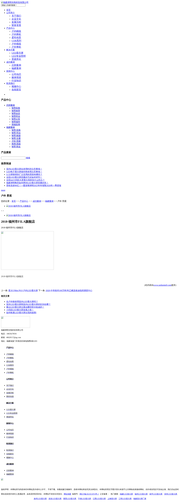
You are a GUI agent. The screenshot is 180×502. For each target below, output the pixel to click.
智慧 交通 (16, 138)
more (3, 190)
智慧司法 (16, 116)
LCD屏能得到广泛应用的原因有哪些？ (24, 174)
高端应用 (16, 124)
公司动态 (16, 74)
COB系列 (16, 40)
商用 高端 (16, 144)
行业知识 (16, 80)
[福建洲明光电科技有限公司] (14, 2)
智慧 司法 (16, 133)
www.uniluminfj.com (162, 285)
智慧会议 (16, 113)
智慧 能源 (16, 135)
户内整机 (16, 34)
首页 (8, 10)
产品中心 (10, 28)
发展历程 (16, 22)
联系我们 (10, 83)
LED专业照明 (19, 56)
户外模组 (16, 44)
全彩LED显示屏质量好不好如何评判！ (24, 177)
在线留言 (16, 89)
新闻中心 (10, 71)
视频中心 (16, 86)
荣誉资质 (16, 25)
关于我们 (16, 15)
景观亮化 (16, 59)
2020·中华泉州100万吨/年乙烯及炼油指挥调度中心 (69, 290)
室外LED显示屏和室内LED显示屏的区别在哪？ (28, 304)
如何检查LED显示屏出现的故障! (21, 312)
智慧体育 (16, 111)
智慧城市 (16, 122)
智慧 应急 (16, 130)
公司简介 (10, 13)
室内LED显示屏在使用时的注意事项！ (24, 169)
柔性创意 (16, 37)
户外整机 (16, 47)
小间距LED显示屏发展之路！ (20, 310)
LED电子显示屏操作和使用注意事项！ (24, 172)
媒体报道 (16, 77)
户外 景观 (16, 141)
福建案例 (16, 68)
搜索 (28, 158)
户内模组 (16, 31)
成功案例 (10, 62)
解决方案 (10, 50)
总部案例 (16, 65)
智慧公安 (16, 119)
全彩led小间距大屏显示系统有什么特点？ (25, 180)
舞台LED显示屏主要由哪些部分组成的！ (25, 307)
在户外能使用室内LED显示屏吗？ (22, 301)
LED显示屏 (17, 53)
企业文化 (16, 19)
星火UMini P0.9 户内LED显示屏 (23, 290)
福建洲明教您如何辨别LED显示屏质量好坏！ (27, 183)
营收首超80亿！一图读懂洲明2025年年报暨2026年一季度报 (33, 185)
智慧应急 (16, 108)
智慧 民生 (16, 147)
